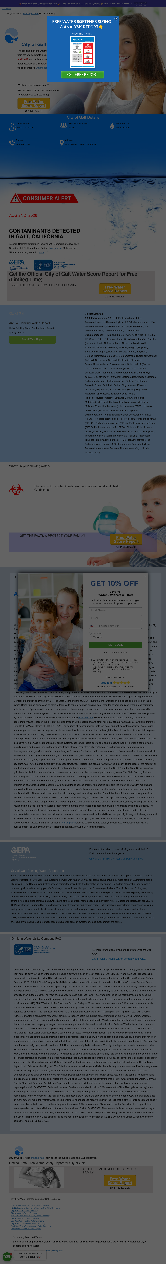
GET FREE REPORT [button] (82, 74)
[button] (116, 18)
